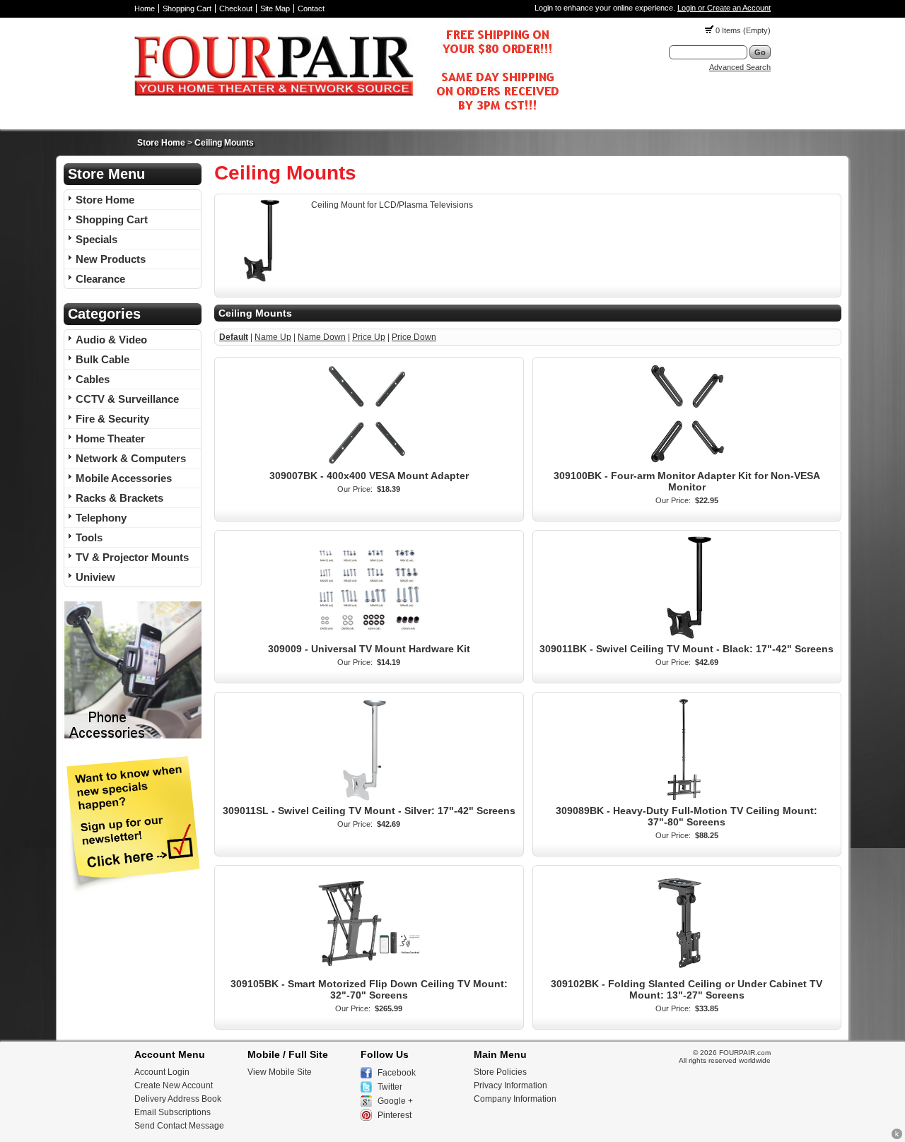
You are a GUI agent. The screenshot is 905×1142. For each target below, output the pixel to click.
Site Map (275, 8)
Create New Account (173, 1085)
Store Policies (500, 1072)
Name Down (322, 337)
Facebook (397, 1073)
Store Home (161, 143)
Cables (93, 379)
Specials (96, 239)
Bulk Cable (102, 359)
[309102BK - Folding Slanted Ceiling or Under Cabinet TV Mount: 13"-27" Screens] (687, 973)
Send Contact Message (179, 1126)
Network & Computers (131, 458)
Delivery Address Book (177, 1099)
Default (233, 337)
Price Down (414, 337)
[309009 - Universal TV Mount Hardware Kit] (369, 638)
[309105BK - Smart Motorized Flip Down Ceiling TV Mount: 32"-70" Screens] (369, 973)
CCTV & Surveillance (127, 399)
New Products (111, 259)
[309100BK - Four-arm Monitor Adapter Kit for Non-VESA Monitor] (687, 465)
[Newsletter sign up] (133, 890)
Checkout (235, 8)
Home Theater (110, 438)
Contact (311, 8)
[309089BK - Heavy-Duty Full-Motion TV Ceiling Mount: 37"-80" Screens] (687, 800)
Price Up (368, 337)
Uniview (95, 577)
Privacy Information (510, 1085)
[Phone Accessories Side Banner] (133, 736)
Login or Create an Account (724, 8)
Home (144, 8)
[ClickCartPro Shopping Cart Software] (897, 1137)
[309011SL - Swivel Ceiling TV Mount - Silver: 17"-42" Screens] (369, 800)
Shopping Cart (187, 8)
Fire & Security (112, 419)
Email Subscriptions (172, 1112)
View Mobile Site (279, 1072)
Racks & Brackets (119, 498)
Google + (395, 1101)
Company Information (515, 1099)
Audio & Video (111, 340)
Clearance (100, 279)
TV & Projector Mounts (132, 557)
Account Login (161, 1072)
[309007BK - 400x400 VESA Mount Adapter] (369, 465)
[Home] (346, 114)
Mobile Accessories (124, 478)
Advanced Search (740, 67)
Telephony (101, 518)
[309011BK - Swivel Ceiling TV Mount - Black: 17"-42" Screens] (687, 638)
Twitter (390, 1087)
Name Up (273, 337)
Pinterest (394, 1115)
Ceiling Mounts (224, 143)
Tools (89, 537)
